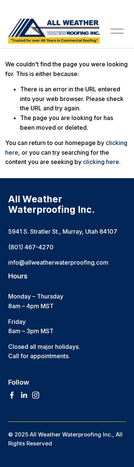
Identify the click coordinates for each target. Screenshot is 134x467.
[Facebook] (12, 395)
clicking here (101, 161)
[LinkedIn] (24, 395)
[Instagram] (35, 395)
